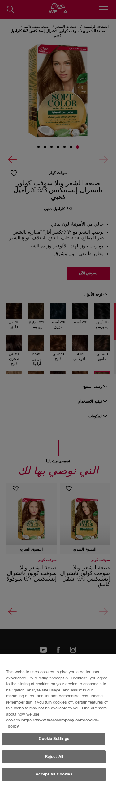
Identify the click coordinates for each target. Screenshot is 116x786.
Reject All (54, 757)
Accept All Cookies (54, 774)
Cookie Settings (54, 739)
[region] (58, 720)
